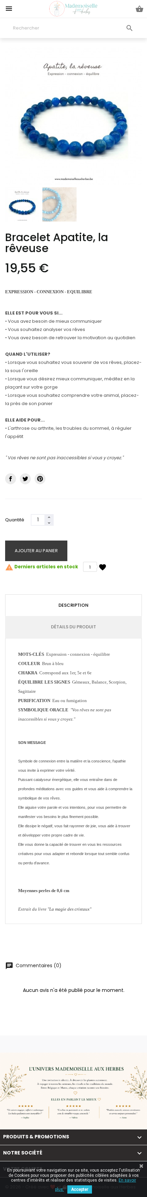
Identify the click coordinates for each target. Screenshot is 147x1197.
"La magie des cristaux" (69, 909)
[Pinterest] (40, 478)
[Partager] (10, 478)
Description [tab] (73, 605)
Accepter (79, 1189)
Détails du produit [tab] (73, 627)
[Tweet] (25, 478)
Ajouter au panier (36, 550)
